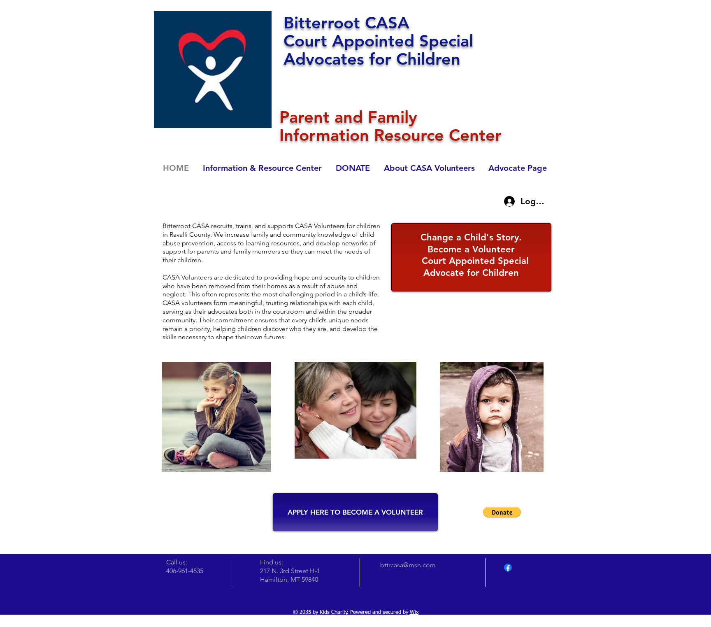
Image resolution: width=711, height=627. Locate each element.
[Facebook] (508, 567)
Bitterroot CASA (346, 23)
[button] (502, 512)
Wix (414, 612)
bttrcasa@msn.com (408, 565)
